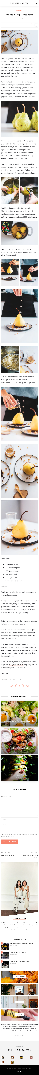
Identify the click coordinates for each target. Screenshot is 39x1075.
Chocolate (13, 679)
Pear (20, 679)
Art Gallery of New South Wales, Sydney (21, 943)
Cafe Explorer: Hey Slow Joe (18, 953)
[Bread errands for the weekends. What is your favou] (2, 1057)
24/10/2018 (19, 18)
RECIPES (19, 11)
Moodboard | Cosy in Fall (7, 855)
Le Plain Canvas (21, 1050)
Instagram (12, 665)
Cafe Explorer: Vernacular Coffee (20, 962)
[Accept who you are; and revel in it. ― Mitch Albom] (2, 1062)
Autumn (4, 679)
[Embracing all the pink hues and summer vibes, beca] (31, 1057)
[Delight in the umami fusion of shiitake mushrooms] (12, 1057)
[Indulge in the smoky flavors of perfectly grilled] (12, 1062)
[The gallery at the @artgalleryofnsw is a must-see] (21, 1057)
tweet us (20, 665)
